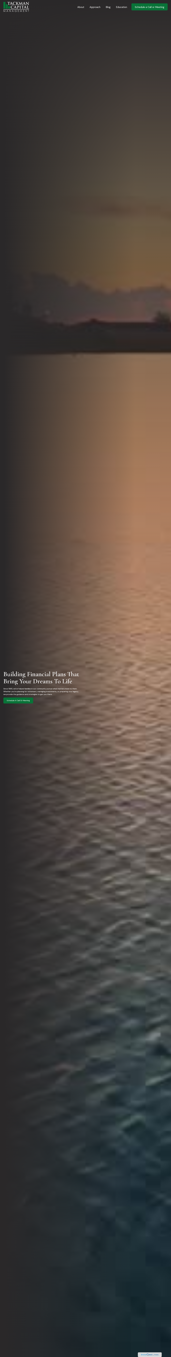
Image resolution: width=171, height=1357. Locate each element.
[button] (80, 6)
